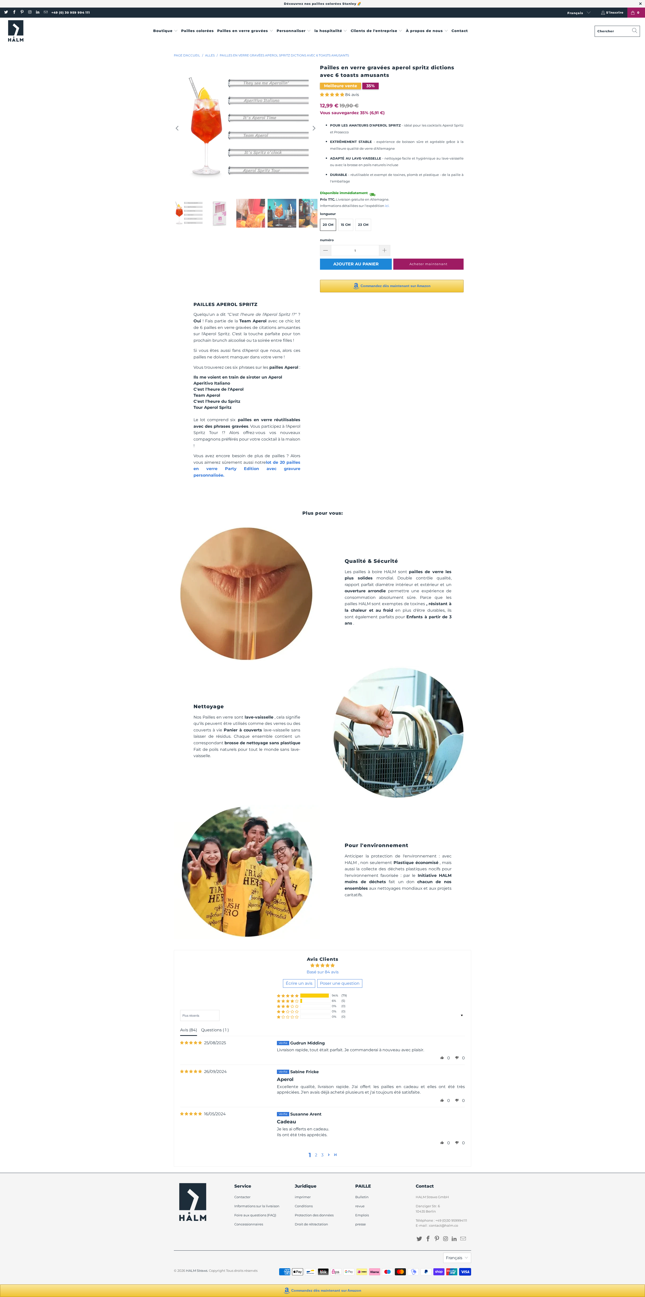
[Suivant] (314, 128)
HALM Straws (196, 1271)
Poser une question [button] (340, 983)
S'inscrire (615, 12)
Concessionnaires (248, 1224)
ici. (387, 206)
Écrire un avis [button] (299, 983)
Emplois (362, 1215)
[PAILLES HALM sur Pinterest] (22, 12)
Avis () (188, 1030)
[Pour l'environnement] (247, 872)
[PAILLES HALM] (15, 31)
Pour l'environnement (376, 845)
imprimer (303, 1197)
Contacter (242, 1197)
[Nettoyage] (398, 733)
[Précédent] (178, 128)
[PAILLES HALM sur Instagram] (29, 12)
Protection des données (314, 1215)
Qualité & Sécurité (371, 561)
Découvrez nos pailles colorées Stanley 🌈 (322, 4)
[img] (191, 1042)
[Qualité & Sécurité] (247, 594)
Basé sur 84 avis (323, 972)
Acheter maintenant (428, 264)
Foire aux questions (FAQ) (255, 1215)
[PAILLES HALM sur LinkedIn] (37, 12)
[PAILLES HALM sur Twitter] (6, 12)
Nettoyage (209, 706)
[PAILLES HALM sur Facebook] (14, 12)
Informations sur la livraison (256, 1206)
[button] (165, 31)
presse (360, 1224)
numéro (327, 240)
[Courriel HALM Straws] (45, 12)
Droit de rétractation (311, 1224)
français (575, 13)
